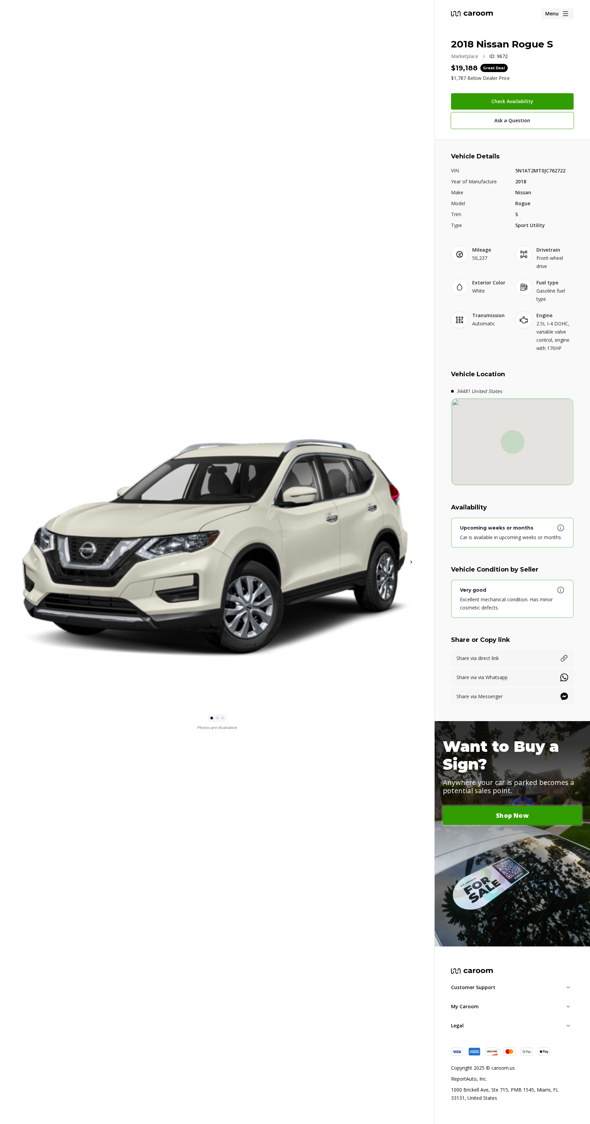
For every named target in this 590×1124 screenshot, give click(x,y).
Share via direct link (477, 658)
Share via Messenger (479, 696)
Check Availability (512, 101)
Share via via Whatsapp (482, 677)
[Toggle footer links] (568, 987)
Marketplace (464, 56)
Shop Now (512, 815)
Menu (552, 13)
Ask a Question (512, 120)
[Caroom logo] (472, 13)
